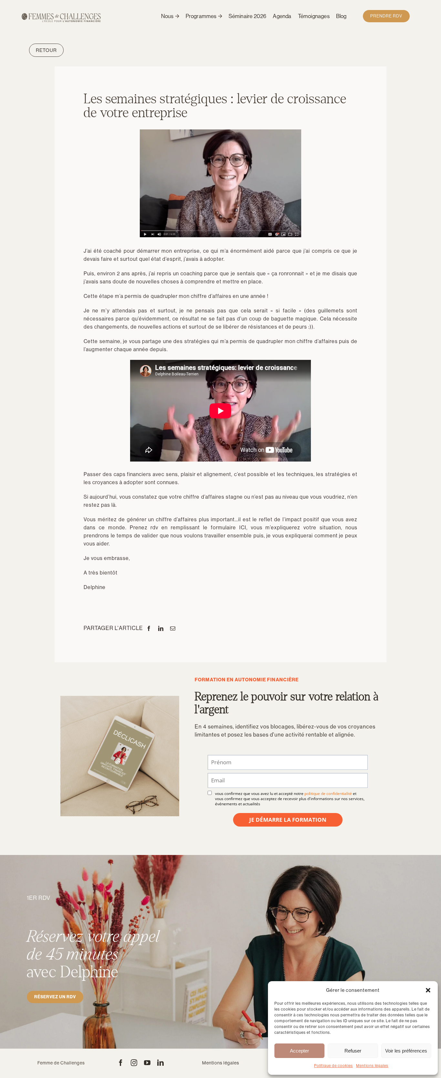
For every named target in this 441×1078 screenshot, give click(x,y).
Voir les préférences (406, 1050)
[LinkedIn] (161, 628)
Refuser (352, 1050)
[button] (428, 990)
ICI (242, 527)
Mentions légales (372, 1065)
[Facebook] (149, 628)
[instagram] (134, 1063)
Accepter (299, 1050)
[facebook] (121, 1063)
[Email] (173, 628)
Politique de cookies (333, 1065)
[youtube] (147, 1063)
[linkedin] (160, 1063)
